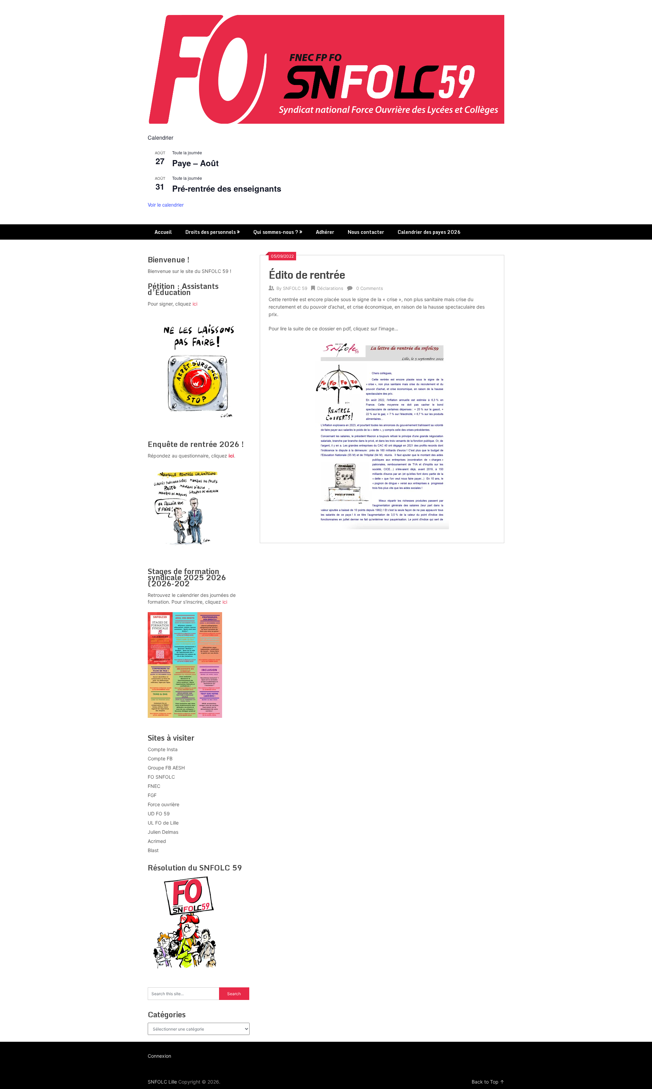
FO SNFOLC (161, 777)
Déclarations (330, 288)
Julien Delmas (163, 832)
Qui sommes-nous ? (275, 232)
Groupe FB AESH (166, 768)
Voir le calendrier (166, 204)
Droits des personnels (210, 232)
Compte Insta (163, 749)
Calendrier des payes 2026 (429, 232)
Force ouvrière (163, 804)
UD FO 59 (159, 813)
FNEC (154, 786)
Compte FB (160, 758)
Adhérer (325, 232)
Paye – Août (195, 163)
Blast (153, 850)
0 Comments (369, 288)
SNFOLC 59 (295, 288)
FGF (152, 795)
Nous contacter (366, 232)
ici (195, 304)
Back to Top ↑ (488, 1082)
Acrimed (157, 841)
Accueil (163, 232)
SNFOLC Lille (162, 1082)
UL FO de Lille (163, 823)
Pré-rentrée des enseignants (226, 188)
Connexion (159, 1056)
